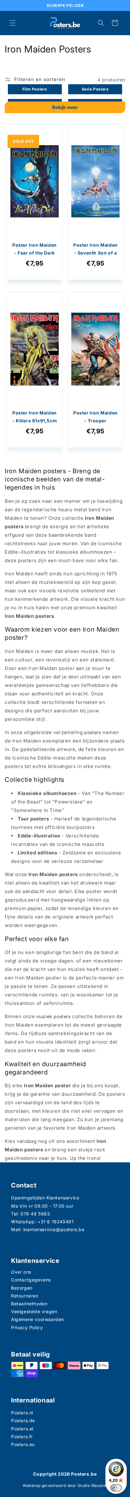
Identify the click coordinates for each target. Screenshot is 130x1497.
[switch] (116, 1487)
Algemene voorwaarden (37, 1319)
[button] (13, 23)
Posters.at (22, 1428)
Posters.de (23, 1420)
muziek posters (53, 1016)
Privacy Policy (27, 1327)
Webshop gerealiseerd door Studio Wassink (65, 1485)
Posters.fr (22, 1436)
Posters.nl (22, 1412)
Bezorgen (21, 1288)
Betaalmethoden (29, 1303)
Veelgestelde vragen (34, 1311)
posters (92, 732)
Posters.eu (23, 1444)
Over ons (21, 1272)
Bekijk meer (65, 107)
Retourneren (24, 1295)
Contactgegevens (31, 1279)
